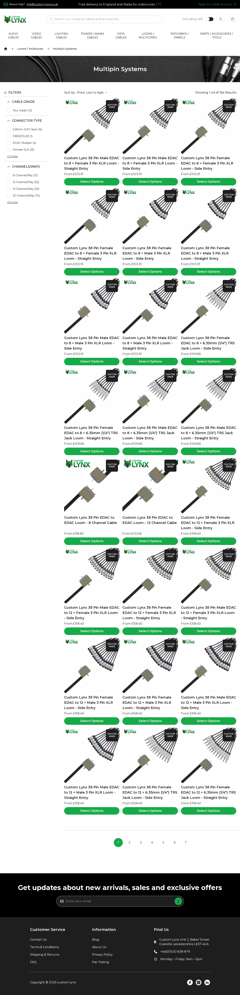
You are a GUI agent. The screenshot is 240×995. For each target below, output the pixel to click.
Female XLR (23, 149)
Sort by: (70, 92)
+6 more (12, 202)
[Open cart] (232, 19)
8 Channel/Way (25, 175)
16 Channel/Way (26, 189)
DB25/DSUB (22, 136)
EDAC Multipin (24, 143)
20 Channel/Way (26, 195)
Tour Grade (22, 110)
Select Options (92, 181)
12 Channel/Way (26, 182)
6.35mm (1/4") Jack (27, 129)
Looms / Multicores (30, 48)
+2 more (12, 156)
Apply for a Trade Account (215, 4)
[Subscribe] (178, 901)
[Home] (6, 49)
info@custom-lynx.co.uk (42, 4)
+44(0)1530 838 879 (175, 951)
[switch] (210, 19)
